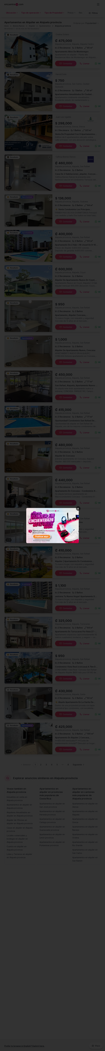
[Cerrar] (78, 508)
